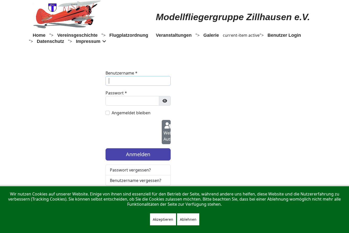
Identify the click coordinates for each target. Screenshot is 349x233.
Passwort (116, 93)
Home (39, 35)
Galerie (211, 35)
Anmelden (138, 154)
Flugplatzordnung (128, 35)
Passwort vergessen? (130, 170)
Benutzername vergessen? (135, 180)
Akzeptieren (163, 219)
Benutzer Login (284, 35)
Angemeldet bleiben (131, 113)
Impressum (88, 41)
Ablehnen (188, 219)
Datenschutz (50, 41)
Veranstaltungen (174, 35)
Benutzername (121, 73)
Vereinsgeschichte (77, 35)
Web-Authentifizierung (167, 136)
